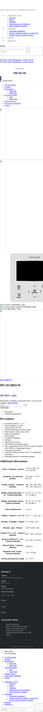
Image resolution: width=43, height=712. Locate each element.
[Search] (28, 50)
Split (11, 97)
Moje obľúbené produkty (18, 26)
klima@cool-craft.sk (7, 588)
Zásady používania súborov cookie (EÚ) (24, 33)
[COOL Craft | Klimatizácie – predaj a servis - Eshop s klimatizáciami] (16, 61)
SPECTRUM (12, 403)
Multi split (13, 666)
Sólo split (12, 91)
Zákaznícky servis (14, 15)
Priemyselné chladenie (13, 103)
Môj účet (12, 18)
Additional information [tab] (13, 414)
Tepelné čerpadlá (11, 95)
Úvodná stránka (10, 657)
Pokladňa (12, 22)
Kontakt (11, 38)
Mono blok (13, 672)
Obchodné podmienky (17, 31)
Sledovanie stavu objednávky (19, 24)
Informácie (12, 29)
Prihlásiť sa (12, 41)
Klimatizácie (9, 89)
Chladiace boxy (10, 674)
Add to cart (4, 407)
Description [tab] (9, 412)
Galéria (7, 105)
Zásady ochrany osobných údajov (21, 35)
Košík (11, 20)
